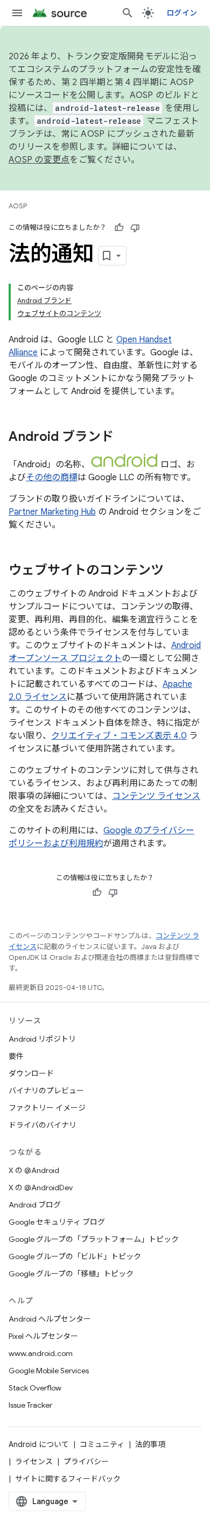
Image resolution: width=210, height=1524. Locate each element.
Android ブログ (35, 1205)
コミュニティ (102, 1444)
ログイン (181, 13)
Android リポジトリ (42, 1039)
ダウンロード (31, 1073)
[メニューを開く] (17, 13)
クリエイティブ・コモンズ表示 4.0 (119, 736)
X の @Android (34, 1170)
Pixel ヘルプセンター (43, 1336)
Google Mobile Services (49, 1370)
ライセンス (34, 1461)
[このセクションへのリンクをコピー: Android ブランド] (124, 437)
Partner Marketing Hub (52, 512)
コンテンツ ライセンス (156, 796)
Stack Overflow (35, 1388)
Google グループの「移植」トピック (71, 1274)
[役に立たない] (135, 228)
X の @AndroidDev (41, 1187)
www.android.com (41, 1353)
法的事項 (150, 1444)
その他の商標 (52, 477)
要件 (16, 1056)
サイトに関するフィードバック (68, 1478)
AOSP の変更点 (39, 159)
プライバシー (86, 1461)
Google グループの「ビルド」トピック (75, 1256)
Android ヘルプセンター (50, 1319)
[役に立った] (119, 228)
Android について (39, 1444)
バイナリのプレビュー (46, 1090)
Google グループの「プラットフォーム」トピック (94, 1239)
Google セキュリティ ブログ (57, 1222)
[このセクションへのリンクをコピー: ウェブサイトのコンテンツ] (174, 571)
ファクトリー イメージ (47, 1108)
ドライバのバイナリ (42, 1125)
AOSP (18, 205)
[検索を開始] (127, 12)
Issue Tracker (30, 1405)
